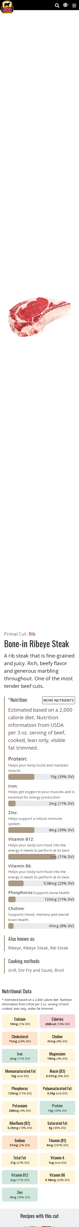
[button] (65, 5)
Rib (32, 634)
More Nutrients (58, 700)
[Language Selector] (66, 5)
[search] (57, 5)
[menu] (74, 5)
